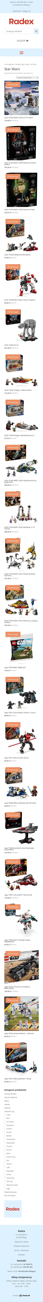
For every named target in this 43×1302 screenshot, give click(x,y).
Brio (8, 1118)
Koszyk (21, 40)
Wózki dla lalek (12, 1185)
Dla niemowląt (9, 1195)
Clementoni (10, 1139)
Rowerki (7, 1108)
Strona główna (9, 64)
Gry (7, 1160)
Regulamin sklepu (21, 1242)
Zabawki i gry (19, 64)
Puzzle (8, 1132)
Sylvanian (10, 1125)
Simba (8, 1174)
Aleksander (10, 1143)
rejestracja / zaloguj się (21, 11)
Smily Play (10, 1178)
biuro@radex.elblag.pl (27, 1271)
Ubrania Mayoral (10, 1097)
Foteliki (7, 1104)
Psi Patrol (10, 1122)
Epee (8, 1153)
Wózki (6, 1101)
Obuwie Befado (10, 1094)
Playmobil (10, 1171)
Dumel (8, 1150)
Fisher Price (10, 1157)
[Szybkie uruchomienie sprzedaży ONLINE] (25, 1296)
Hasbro (9, 1164)
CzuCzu (9, 1146)
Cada (8, 1115)
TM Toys (9, 1181)
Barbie (8, 1136)
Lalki (8, 1167)
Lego (27, 64)
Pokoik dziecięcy (10, 1192)
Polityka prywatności (21, 1246)
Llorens (9, 1129)
